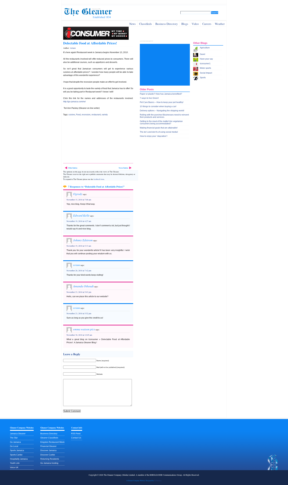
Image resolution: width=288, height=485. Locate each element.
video (195, 24)
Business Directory (48, 433)
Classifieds (145, 24)
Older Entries (72, 168)
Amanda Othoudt (83, 286)
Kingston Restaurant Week (52, 442)
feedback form (99, 179)
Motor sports (205, 68)
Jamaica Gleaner (18, 433)
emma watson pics (84, 329)
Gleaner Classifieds (49, 438)
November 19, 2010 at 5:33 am (78, 245)
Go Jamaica (15, 442)
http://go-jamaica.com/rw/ (74, 101)
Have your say (206, 59)
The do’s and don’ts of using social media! (159, 132)
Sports (203, 77)
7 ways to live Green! (149, 98)
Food (78, 114)
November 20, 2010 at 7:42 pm (78, 270)
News (132, 24)
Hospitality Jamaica (19, 459)
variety (105, 114)
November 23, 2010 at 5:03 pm (78, 292)
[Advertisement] (88, 140)
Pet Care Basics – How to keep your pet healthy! (161, 102)
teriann (73, 48)
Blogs (184, 24)
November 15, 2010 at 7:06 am (78, 199)
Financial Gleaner (48, 446)
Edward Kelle (81, 215)
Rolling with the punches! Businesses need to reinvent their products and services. (164, 116)
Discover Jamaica (48, 450)
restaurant (96, 114)
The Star (14, 438)
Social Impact (206, 73)
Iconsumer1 (205, 63)
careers (206, 24)
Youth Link (15, 463)
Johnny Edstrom (83, 240)
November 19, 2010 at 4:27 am (78, 221)
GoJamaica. (158, 480)
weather (220, 24)
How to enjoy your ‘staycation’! (153, 136)
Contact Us (76, 438)
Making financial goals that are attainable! (159, 128)
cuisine (71, 114)
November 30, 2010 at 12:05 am (79, 335)
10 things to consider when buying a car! (158, 106)
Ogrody (77, 194)
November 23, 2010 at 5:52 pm (78, 313)
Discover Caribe (47, 455)
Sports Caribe (16, 455)
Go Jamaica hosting (49, 463)
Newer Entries (123, 168)
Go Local (14, 446)
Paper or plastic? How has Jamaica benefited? (161, 94)
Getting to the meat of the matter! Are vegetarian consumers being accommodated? (161, 122)
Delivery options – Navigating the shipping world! (162, 110)
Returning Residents (49, 459)
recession (86, 114)
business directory (166, 24)
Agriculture (205, 48)
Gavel (202, 54)
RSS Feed (75, 433)
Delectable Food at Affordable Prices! (90, 43)
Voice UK (14, 467)
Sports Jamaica (17, 450)
